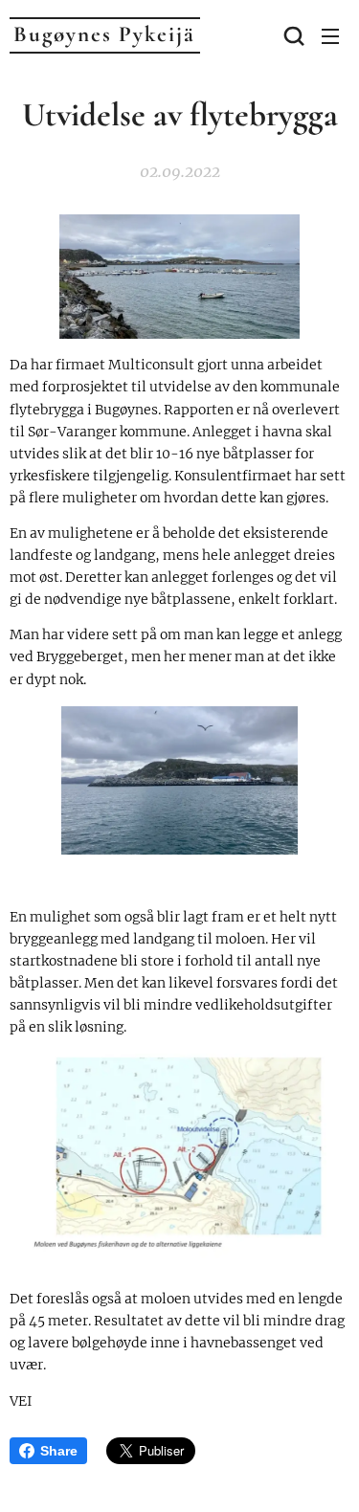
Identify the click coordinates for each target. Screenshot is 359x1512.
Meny (330, 35)
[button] (292, 35)
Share (59, 1450)
